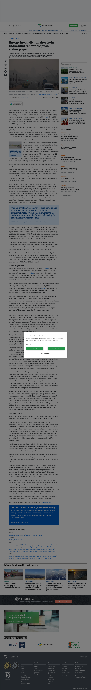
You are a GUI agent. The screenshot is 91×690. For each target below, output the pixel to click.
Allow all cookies (56, 348)
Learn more (29, 344)
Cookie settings (45, 353)
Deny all (35, 348)
